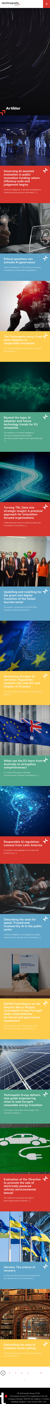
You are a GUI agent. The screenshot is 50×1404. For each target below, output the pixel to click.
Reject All (25, 1399)
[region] (25, 1385)
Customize (25, 1393)
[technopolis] (11, 5)
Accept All (25, 1386)
